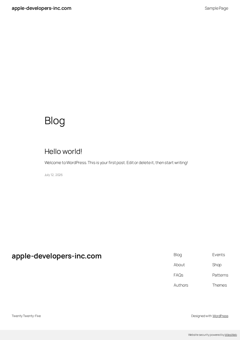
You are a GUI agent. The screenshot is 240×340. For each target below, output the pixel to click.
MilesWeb (231, 335)
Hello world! (64, 151)
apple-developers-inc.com (41, 8)
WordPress (220, 316)
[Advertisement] (120, 65)
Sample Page (216, 8)
